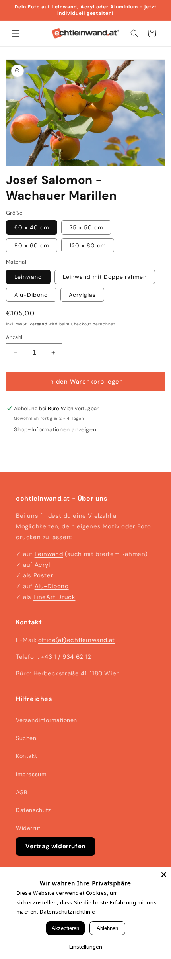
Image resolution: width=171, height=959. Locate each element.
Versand (38, 324)
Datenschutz (33, 810)
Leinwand (28, 276)
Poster (43, 575)
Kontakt (26, 755)
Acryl (42, 565)
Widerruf (28, 828)
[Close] (164, 875)
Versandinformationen (46, 720)
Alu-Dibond (31, 294)
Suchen (26, 738)
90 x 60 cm (31, 245)
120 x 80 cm (88, 245)
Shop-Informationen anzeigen (55, 429)
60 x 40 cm (31, 227)
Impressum (31, 774)
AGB (21, 792)
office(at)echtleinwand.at (76, 640)
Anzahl (14, 337)
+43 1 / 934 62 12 (66, 657)
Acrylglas (82, 294)
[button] (16, 33)
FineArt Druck (54, 597)
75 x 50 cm (86, 227)
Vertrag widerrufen (55, 846)
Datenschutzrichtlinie (67, 911)
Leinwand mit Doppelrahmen (105, 276)
